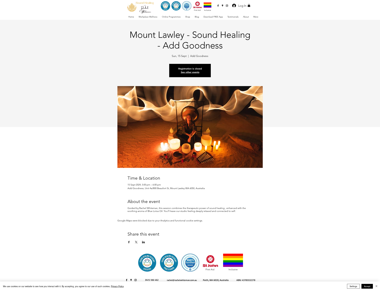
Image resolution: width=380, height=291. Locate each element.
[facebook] (218, 5)
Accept (367, 286)
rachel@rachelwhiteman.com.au (182, 280)
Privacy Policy (117, 286)
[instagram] (226, 5)
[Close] (376, 286)
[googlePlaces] (222, 5)
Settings (353, 286)
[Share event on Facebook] (129, 242)
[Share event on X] (136, 242)
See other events (190, 72)
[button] (249, 5)
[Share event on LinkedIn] (143, 242)
